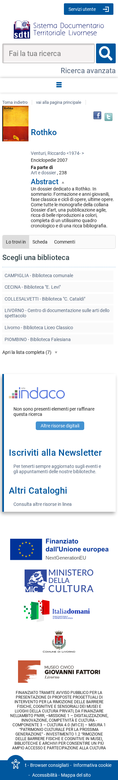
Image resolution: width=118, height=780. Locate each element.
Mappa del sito (76, 775)
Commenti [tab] (64, 242)
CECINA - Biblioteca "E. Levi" (33, 287)
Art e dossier (43, 172)
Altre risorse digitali (60, 425)
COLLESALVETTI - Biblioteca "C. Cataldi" (45, 299)
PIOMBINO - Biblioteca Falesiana (38, 339)
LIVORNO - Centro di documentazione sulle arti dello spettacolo (57, 313)
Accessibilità (44, 775)
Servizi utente (82, 9)
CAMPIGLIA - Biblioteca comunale (39, 275)
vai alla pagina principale (58, 102)
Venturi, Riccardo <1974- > (57, 153)
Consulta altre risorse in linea (42, 504)
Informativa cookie (92, 765)
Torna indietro (15, 102)
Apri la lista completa (26, 352)
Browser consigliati (49, 765)
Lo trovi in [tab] (16, 242)
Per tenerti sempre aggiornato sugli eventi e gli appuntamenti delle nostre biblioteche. (57, 469)
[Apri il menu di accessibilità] (16, 764)
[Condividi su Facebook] (97, 115)
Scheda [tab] (40, 242)
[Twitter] (108, 117)
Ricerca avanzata (88, 71)
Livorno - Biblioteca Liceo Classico (39, 327)
